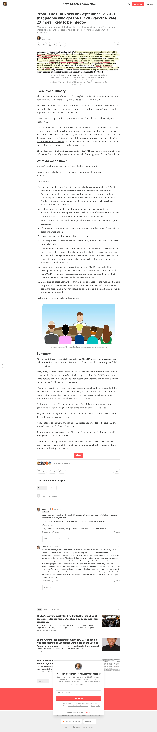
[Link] (33, 91)
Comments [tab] (42, 488)
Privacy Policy (95, 706)
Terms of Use (89, 703)
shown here (99, 77)
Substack (67, 727)
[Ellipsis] (119, 509)
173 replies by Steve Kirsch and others (58, 539)
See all (41, 681)
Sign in (150, 4)
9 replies (47, 587)
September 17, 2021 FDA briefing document (85, 75)
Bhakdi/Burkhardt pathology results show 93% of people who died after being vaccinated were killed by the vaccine (67, 641)
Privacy (77, 716)
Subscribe (138, 4)
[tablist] (47, 488)
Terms (83, 716)
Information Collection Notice (78, 706)
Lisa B (44, 546)
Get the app (89, 721)
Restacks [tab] (52, 488)
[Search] (123, 4)
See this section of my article (50, 141)
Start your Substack (72, 721)
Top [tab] (39, 609)
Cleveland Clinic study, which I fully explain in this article (69, 96)
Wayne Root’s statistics (48, 388)
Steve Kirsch (46, 37)
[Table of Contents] (2, 366)
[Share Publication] (128, 4)
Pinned (46, 512)
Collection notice (93, 716)
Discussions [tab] (54, 609)
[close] (100, 664)
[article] (78, 624)
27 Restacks (66, 463)
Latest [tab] (45, 609)
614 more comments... (45, 598)
